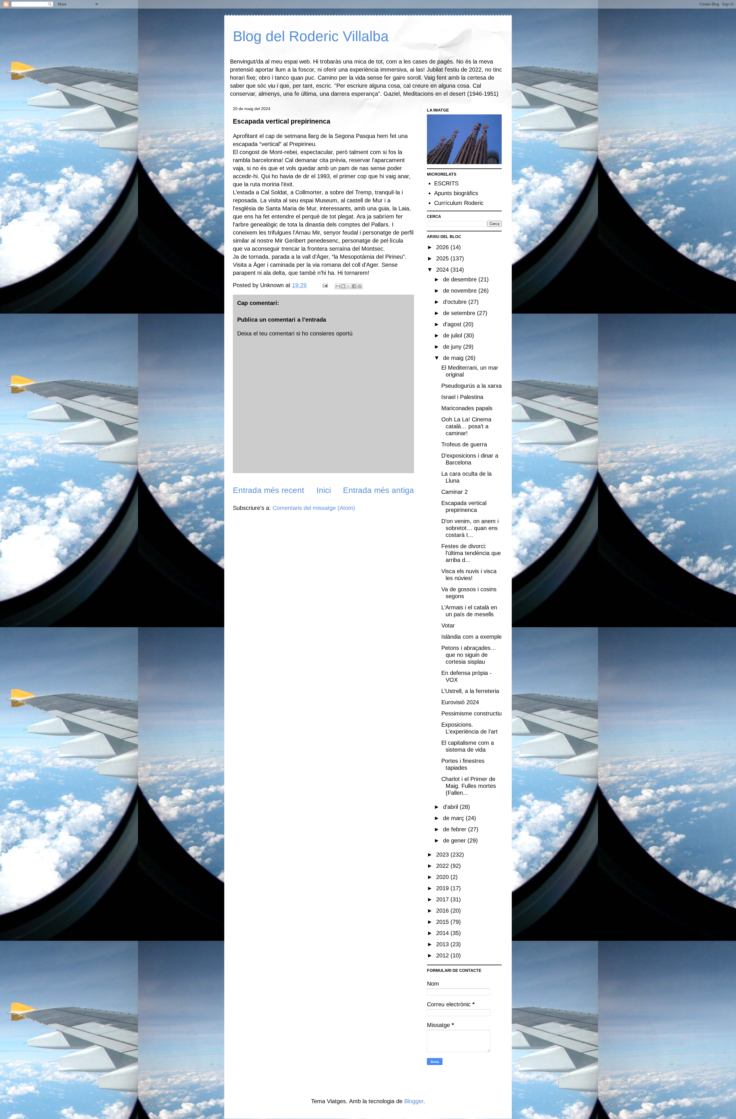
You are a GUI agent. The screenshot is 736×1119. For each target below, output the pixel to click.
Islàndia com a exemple (471, 637)
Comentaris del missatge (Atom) (314, 508)
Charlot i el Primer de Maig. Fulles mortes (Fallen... (468, 786)
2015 (443, 922)
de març (454, 818)
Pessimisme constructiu (471, 713)
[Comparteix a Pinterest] (360, 286)
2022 (443, 866)
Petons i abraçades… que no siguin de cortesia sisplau (468, 655)
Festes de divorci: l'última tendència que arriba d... (471, 553)
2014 (443, 933)
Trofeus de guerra (464, 444)
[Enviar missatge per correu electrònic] (324, 285)
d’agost (453, 324)
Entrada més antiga (378, 490)
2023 (443, 854)
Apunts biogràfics (456, 193)
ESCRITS (446, 183)
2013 (443, 944)
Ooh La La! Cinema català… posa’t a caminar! (466, 426)
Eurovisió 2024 (460, 702)
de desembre (460, 279)
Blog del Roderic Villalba (311, 36)
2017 (443, 899)
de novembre (460, 290)
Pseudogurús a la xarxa (471, 386)
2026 (443, 247)
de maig (454, 358)
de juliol (453, 335)
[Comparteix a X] (349, 286)
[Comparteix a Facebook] (354, 286)
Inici (324, 490)
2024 (443, 269)
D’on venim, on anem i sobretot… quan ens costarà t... (470, 528)
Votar (448, 625)
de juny (453, 346)
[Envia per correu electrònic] (338, 286)
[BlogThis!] (343, 286)
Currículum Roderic (459, 203)
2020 (443, 877)
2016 (443, 910)
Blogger (413, 1101)
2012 (443, 955)
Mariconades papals (466, 408)
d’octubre (455, 302)
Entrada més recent (268, 490)
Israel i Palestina (462, 397)
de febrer (455, 829)
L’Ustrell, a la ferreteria (470, 691)
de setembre (460, 313)
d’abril (451, 807)
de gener (455, 840)
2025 (443, 258)
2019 (443, 888)
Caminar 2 (454, 492)
